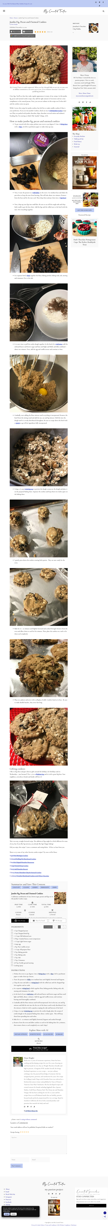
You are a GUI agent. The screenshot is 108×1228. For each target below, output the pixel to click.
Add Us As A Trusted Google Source (23, 36)
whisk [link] (28, 276)
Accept (7, 1214)
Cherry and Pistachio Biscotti (19, 869)
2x (62, 927)
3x (64, 927)
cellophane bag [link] (39, 774)
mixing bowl (35, 983)
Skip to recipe (16, 31)
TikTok (8, 1205)
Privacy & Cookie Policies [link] (37, 1225)
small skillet (35, 193)
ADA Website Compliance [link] (63, 1225)
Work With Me (10, 1194)
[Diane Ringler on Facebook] (31, 1107)
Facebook (8, 1202)
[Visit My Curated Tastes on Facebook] (103, 2)
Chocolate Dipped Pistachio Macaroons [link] (22, 862)
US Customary (48, 927)
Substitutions (35, 1034)
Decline (13, 1214)
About (8, 1189)
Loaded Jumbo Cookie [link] (55, 111)
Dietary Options (21, 1034)
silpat (20, 127)
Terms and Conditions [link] (50, 1225)
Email (7, 1192)
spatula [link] (17, 423)
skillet (29, 980)
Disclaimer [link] (74, 1225)
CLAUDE (26, 887)
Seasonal (76, 147)
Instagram (9, 1197)
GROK (55, 887)
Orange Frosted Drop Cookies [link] (19, 866)
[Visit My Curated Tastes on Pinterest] (99, 2)
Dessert (16, 18)
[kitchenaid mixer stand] (84, 119)
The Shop (75, 134)
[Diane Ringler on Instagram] (24, 1107)
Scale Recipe (48, 1034)
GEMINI (34, 887)
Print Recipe (28, 31)
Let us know (37, 1050)
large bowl (63, 198)
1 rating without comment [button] (28, 1119)
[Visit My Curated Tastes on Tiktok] (99, 6)
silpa (51, 974)
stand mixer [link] (58, 344)
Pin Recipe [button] (58, 921)
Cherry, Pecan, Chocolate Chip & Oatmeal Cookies (25, 873)
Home (11, 18)
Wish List (77, 144)
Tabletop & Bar (78, 139)
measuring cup (28, 1011)
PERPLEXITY (45, 887)
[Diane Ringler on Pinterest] (27, 1107)
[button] (104, 11)
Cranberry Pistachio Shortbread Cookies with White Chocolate (29, 876)
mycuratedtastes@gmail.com (84, 96)
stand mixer (29, 994)
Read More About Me (31, 1111)
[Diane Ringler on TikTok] (34, 1107)
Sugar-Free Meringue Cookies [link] (19, 856)
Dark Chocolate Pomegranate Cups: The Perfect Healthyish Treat (85, 242)
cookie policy (6, 1211)
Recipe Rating (15, 1132)
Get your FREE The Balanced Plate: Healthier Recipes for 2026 (17, 3)
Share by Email (40, 921)
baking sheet (64, 124)
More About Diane (84, 93)
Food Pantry (78, 141)
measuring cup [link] (28, 489)
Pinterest (8, 1199)
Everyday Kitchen (79, 136)
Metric (55, 927)
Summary (59, 1034)
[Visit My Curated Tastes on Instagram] (96, 2)
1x (59, 927)
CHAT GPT (16, 887)
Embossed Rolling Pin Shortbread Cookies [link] (23, 859)
